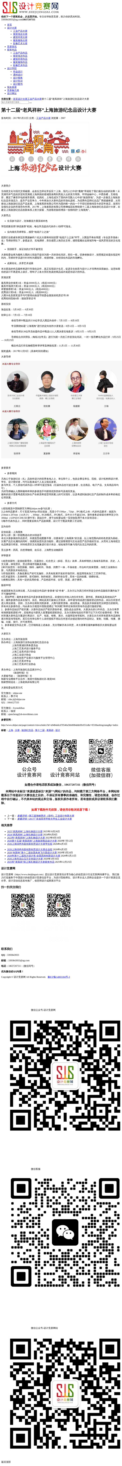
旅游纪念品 (27, 730)
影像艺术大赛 (20, 43)
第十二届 (40, 730)
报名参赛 (12, 87)
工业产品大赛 (20, 31)
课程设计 (18, 74)
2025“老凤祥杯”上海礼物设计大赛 (25, 831)
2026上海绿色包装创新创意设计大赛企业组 (29, 849)
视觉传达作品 (20, 56)
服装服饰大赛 (20, 40)
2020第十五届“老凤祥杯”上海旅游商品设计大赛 (32, 841)
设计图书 (18, 84)
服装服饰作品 (20, 62)
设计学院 (12, 68)
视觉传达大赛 (20, 34)
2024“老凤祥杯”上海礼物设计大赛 (25, 834)
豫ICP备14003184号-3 (59, 977)
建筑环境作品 (20, 59)
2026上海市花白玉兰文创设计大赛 (25, 859)
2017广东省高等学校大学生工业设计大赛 (44, 819)
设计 (57, 730)
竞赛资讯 (12, 46)
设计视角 (18, 78)
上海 (10, 730)
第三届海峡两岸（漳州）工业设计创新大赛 (45, 815)
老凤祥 (50, 730)
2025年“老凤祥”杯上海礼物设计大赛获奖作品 (30, 862)
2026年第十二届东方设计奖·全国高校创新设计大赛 (33, 855)
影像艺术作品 (20, 65)
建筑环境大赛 (20, 37)
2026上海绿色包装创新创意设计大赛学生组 (29, 844)
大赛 (17, 730)
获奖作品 (12, 49)
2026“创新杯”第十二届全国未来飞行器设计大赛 (32, 852)
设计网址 (12, 93)
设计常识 (18, 81)
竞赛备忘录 (13, 90)
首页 (9, 24)
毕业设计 (18, 71)
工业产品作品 (20, 53)
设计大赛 (12, 28)
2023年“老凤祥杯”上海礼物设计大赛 (26, 837)
